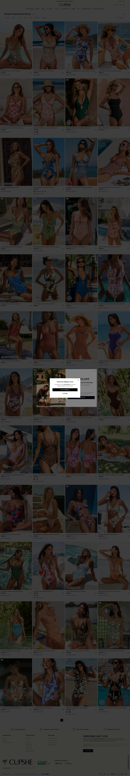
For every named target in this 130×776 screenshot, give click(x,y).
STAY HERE (65, 393)
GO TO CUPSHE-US (65, 389)
